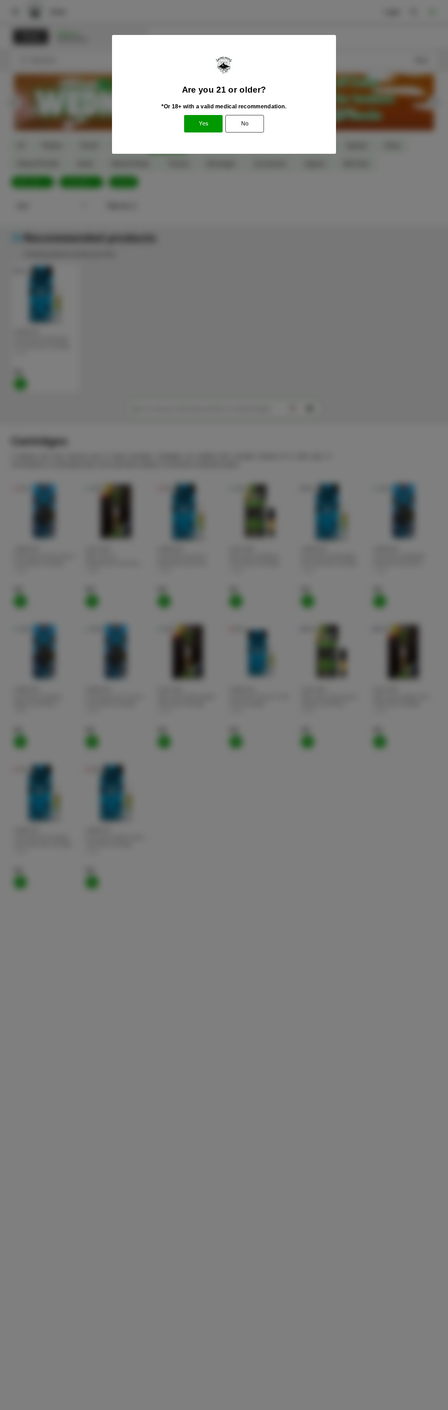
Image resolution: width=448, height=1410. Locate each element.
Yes (203, 124)
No (244, 124)
